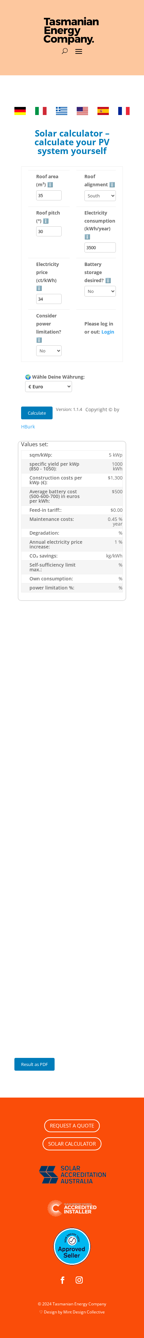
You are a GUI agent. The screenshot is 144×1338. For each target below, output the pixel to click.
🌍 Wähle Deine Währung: (55, 377)
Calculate (37, 413)
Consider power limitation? (48, 327)
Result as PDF (34, 1064)
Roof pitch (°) (48, 216)
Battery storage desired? (97, 272)
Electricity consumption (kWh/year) (99, 224)
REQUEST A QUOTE (72, 1125)
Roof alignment (99, 180)
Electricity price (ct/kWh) (47, 276)
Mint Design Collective (84, 1312)
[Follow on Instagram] (79, 1280)
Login (107, 332)
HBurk (28, 426)
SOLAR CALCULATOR (72, 1143)
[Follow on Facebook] (62, 1280)
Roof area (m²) (47, 180)
